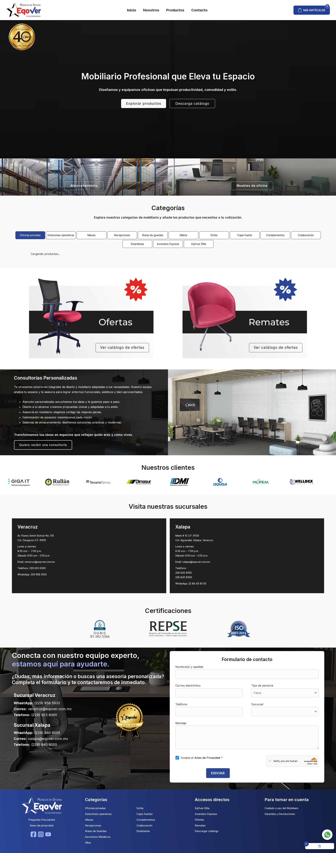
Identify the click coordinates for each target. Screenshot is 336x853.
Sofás (214, 235)
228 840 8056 (183, 577)
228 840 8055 (183, 572)
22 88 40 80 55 (197, 583)
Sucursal (257, 704)
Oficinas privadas (30, 235)
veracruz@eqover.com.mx (39, 561)
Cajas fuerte (244, 235)
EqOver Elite (198, 244)
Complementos (275, 235)
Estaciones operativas (60, 235)
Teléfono (181, 704)
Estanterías (137, 244)
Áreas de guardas (152, 235)
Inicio (131, 10)
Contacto (199, 10)
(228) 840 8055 (47, 733)
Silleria (183, 235)
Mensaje (180, 723)
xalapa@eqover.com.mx (196, 561)
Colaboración (306, 235)
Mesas (91, 235)
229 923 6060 (37, 568)
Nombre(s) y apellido (189, 667)
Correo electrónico (188, 685)
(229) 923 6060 (44, 715)
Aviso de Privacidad (207, 757)
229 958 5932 (39, 574)
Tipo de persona (262, 685)
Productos (175, 10)
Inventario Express (168, 244)
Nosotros (151, 10)
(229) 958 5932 (47, 703)
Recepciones (122, 235)
